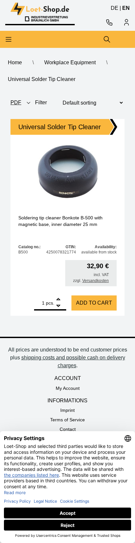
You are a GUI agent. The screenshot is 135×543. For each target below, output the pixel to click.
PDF (15, 102)
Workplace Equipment (70, 62)
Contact (68, 429)
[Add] (58, 300)
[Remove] (58, 306)
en (126, 8)
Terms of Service (67, 419)
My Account (68, 388)
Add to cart (94, 303)
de (114, 8)
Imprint (67, 410)
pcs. (50, 303)
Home (15, 62)
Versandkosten (95, 280)
